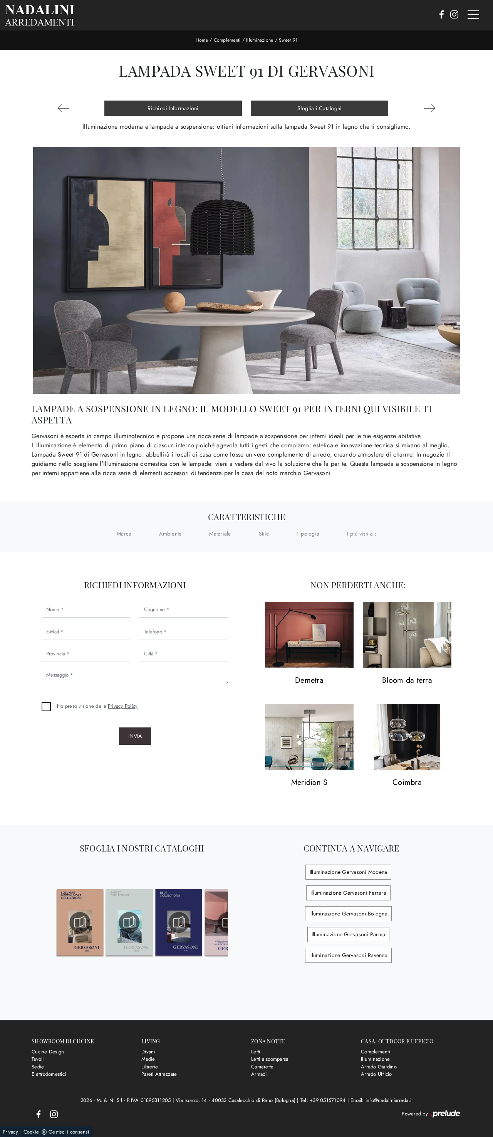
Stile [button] (264, 533)
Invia (135, 736)
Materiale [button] (220, 533)
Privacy (10, 1131)
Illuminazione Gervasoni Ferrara (348, 893)
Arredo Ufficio (376, 1074)
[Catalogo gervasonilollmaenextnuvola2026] (79, 922)
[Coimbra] (407, 737)
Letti (255, 1051)
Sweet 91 (288, 40)
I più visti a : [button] (361, 533)
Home (202, 40)
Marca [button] (124, 533)
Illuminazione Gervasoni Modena (348, 872)
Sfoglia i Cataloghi (319, 108)
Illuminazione (259, 40)
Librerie (149, 1066)
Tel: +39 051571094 (323, 1100)
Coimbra (407, 783)
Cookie (31, 1131)
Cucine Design (48, 1051)
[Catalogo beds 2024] (178, 922)
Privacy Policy (123, 706)
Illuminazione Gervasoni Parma (348, 934)
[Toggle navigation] (473, 15)
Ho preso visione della (97, 706)
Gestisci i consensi (69, 1131)
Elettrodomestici (49, 1074)
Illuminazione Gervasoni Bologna (348, 913)
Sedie (38, 1066)
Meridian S (309, 783)
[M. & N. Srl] (40, 15)
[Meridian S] (309, 737)
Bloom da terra (407, 680)
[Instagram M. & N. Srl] (452, 15)
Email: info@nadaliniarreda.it (381, 1100)
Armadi (259, 1074)
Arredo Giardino (379, 1066)
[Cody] (64, 108)
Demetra (309, 680)
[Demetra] (309, 635)
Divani (148, 1051)
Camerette (262, 1066)
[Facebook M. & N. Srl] (439, 15)
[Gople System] (429, 108)
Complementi (227, 40)
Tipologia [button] (308, 533)
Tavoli (38, 1059)
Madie (148, 1059)
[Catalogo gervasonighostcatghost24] (129, 922)
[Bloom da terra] (407, 635)
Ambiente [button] (170, 533)
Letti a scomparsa (269, 1059)
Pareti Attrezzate (159, 1074)
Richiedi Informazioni (173, 108)
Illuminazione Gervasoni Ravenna (348, 955)
